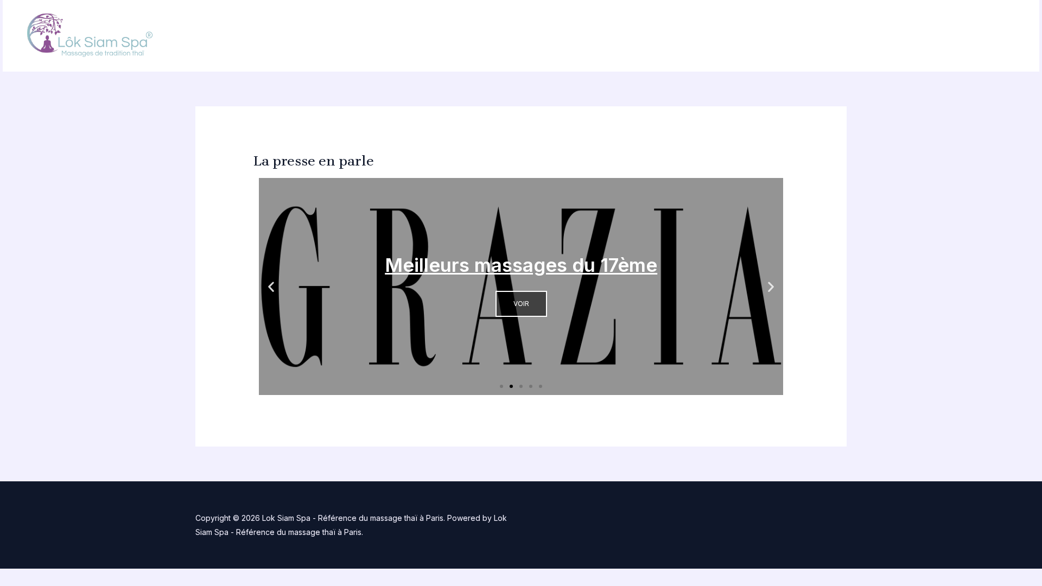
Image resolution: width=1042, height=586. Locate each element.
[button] (271, 286)
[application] (824, 36)
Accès (995, 35)
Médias (943, 35)
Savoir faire (879, 35)
